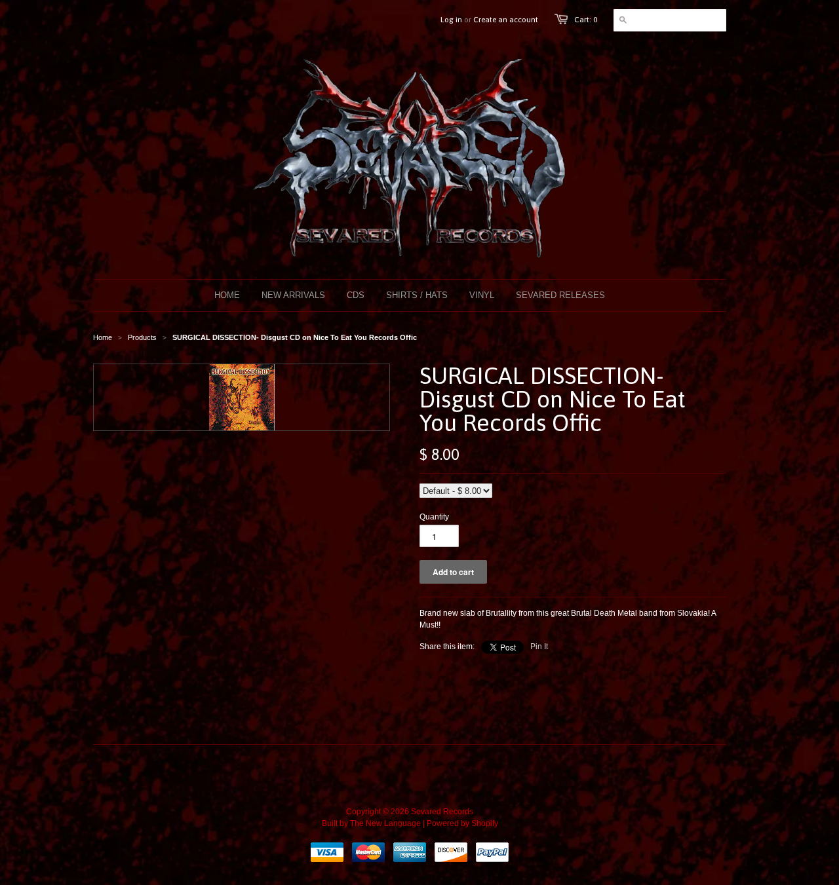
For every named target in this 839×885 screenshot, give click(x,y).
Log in (451, 19)
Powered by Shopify (462, 823)
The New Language (385, 823)
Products (142, 337)
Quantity (434, 516)
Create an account (505, 19)
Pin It (539, 646)
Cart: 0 (585, 19)
